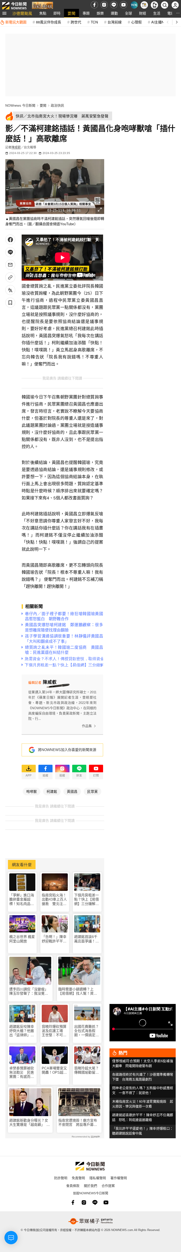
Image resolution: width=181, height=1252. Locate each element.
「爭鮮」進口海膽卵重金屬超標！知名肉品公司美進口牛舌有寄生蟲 (21, 899)
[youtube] (123, 4)
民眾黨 (92, 791)
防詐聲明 (60, 1177)
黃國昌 (72, 791)
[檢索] (164, 5)
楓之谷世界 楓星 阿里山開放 (22, 939)
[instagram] (104, 4)
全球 (128, 13)
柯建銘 (52, 791)
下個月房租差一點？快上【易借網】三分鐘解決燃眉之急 (86, 899)
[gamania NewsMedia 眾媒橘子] (90, 1221)
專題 (86, 13)
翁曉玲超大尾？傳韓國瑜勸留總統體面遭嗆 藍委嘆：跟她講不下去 (86, 1070)
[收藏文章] (10, 303)
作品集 (87, 726)
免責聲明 (78, 1177)
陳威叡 (16, 147)
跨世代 (76, 22)
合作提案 (108, 1185)
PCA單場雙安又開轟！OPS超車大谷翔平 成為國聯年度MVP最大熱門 (54, 1070)
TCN (94, 22)
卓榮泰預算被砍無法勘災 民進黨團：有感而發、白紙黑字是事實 (21, 1072)
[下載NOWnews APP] (154, 5)
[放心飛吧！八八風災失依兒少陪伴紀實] (42, 6)
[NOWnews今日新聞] (14, 5)
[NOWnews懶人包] (144, 5)
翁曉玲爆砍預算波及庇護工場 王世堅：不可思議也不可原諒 (54, 1031)
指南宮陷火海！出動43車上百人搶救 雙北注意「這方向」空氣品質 (54, 899)
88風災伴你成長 (48, 22)
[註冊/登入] (175, 5)
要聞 (71, 13)
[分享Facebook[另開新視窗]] (10, 240)
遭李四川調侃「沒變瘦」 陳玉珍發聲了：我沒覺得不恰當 (29, 991)
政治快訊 (57, 105)
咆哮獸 (31, 791)
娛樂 (100, 13)
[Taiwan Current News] (134, 5)
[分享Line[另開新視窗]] (10, 252)
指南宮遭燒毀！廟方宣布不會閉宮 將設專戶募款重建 (77, 1123)
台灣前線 (114, 22)
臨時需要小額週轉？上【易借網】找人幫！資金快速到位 (77, 991)
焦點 (42, 13)
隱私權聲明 (97, 1177)
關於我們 (90, 1185)
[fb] (94, 4)
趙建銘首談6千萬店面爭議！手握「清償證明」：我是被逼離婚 (86, 939)
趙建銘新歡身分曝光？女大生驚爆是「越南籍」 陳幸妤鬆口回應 (29, 1123)
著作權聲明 (118, 1177)
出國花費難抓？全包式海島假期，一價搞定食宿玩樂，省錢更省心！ (86, 1031)
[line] (113, 4)
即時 (56, 13)
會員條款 (72, 1185)
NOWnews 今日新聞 (20, 105)
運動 (114, 13)
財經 (142, 13)
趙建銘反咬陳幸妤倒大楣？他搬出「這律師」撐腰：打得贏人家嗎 (21, 1031)
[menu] (4, 13)
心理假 (136, 22)
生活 (156, 13)
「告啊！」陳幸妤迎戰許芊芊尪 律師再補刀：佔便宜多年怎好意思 (55, 939)
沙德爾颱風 (22, 13)
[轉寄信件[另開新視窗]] (10, 265)
